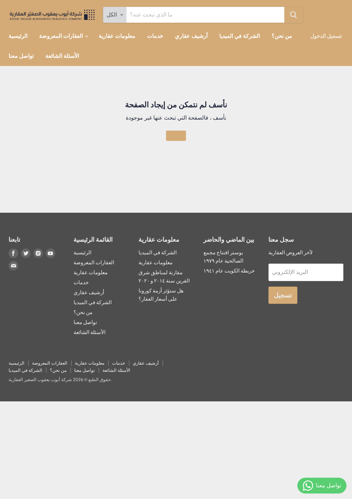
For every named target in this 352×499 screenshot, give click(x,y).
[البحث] (293, 15)
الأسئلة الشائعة (62, 56)
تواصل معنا (21, 56)
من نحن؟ (282, 36)
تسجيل (283, 295)
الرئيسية (18, 36)
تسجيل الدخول (326, 36)
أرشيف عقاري (191, 36)
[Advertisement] (176, 449)
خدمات (155, 36)
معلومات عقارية (117, 36)
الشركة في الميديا (239, 36)
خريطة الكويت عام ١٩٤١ (229, 271)
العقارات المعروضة (61, 36)
